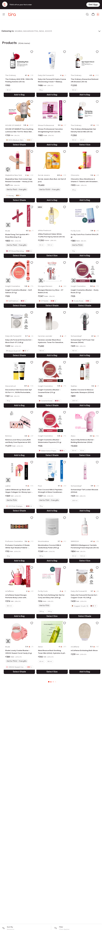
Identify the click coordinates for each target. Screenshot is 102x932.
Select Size (84, 144)
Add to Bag (19, 94)
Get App (93, 4)
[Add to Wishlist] (32, 52)
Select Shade (19, 144)
